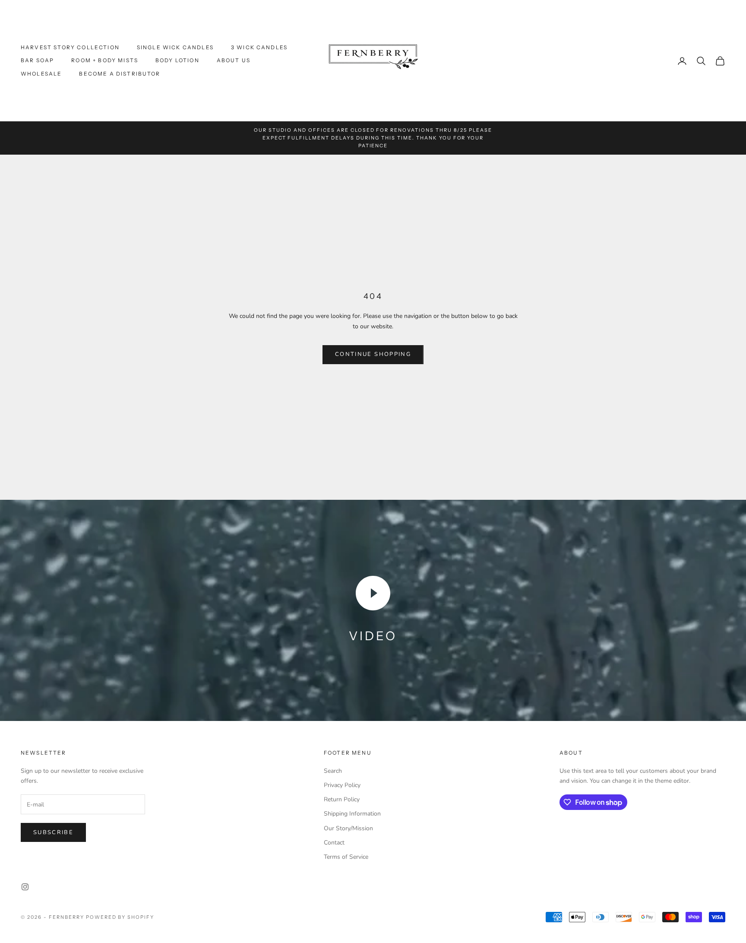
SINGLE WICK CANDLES (175, 47)
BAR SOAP (37, 60)
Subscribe (53, 832)
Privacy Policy (342, 785)
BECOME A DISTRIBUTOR (119, 73)
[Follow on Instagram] (25, 887)
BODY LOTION (177, 60)
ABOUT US (233, 60)
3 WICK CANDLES (259, 47)
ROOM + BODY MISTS (104, 60)
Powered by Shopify (120, 917)
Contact (334, 842)
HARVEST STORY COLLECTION (70, 47)
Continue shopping (373, 354)
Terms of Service (346, 857)
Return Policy (342, 799)
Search (333, 771)
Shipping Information (352, 814)
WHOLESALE (41, 73)
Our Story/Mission (348, 828)
